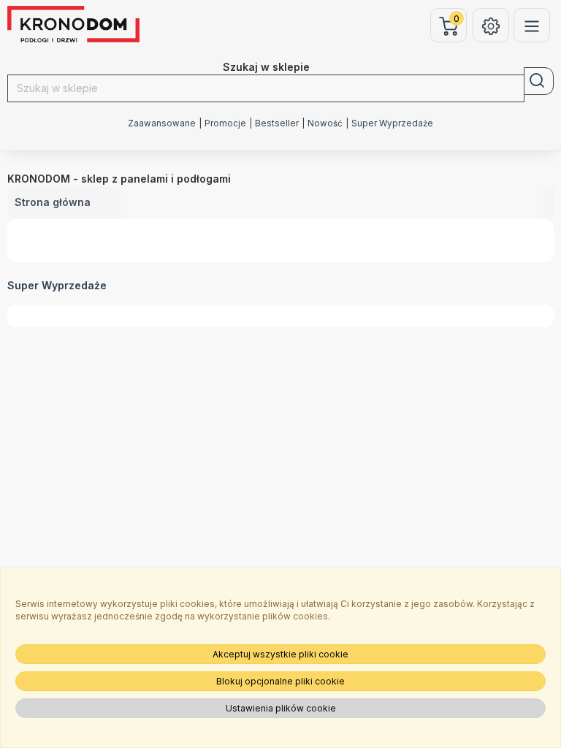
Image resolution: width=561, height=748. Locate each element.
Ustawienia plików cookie (281, 708)
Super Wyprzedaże (392, 123)
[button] (10, 302)
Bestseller (277, 123)
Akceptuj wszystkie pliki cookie (280, 654)
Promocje (225, 123)
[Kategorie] (532, 25)
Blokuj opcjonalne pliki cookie (280, 681)
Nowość (325, 123)
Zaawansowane (162, 123)
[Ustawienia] (491, 25)
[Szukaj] (539, 81)
